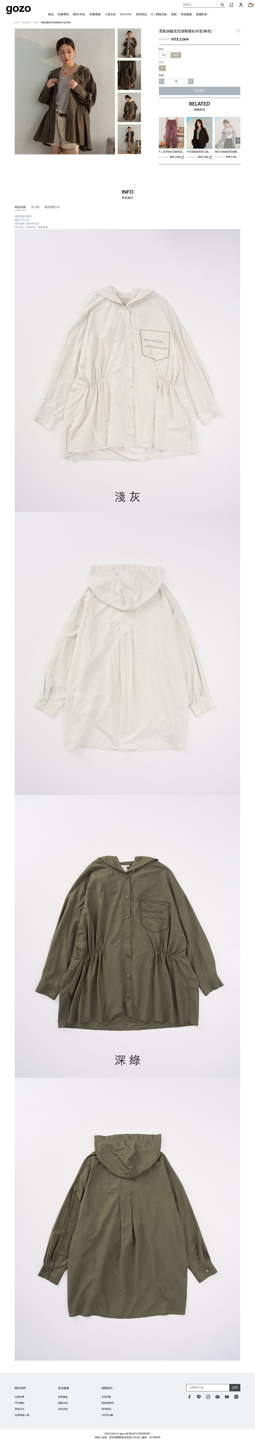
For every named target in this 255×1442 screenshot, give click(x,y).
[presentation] (238, 140)
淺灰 (164, 55)
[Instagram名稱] (208, 1397)
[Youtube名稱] (227, 1397)
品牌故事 (19, 1397)
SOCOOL (126, 14)
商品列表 (26, 22)
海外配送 (106, 1409)
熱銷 (174, 14)
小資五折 (110, 14)
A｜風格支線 (159, 14)
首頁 (17, 22)
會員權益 (63, 1397)
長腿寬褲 (95, 14)
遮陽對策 (201, 14)
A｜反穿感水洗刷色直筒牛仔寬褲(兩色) (171, 152)
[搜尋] (222, 4)
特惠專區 (63, 14)
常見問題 (106, 1397)
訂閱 (234, 1387)
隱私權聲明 (107, 1403)
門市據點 (19, 1403)
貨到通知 (199, 91)
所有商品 (141, 14)
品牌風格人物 (22, 1415)
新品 (51, 14)
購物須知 (63, 1403)
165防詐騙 (107, 1415)
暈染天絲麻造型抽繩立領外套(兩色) (227, 152)
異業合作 (19, 1409)
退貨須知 (63, 1409)
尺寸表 (35, 207)
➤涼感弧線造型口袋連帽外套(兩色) (199, 152)
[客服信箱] (217, 1397)
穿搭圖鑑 (186, 14)
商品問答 (52, 207)
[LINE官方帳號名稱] (199, 1397)
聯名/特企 (79, 14)
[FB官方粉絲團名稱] (189, 1397)
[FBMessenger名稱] (236, 1397)
